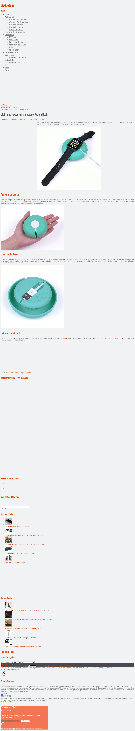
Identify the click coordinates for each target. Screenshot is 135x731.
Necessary (7, 695)
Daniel (3, 119)
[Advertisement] (67, 87)
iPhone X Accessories (16, 24)
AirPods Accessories (16, 29)
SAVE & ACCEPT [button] (6, 702)
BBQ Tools (12, 37)
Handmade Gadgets (11, 52)
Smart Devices (10, 55)
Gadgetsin (7, 5)
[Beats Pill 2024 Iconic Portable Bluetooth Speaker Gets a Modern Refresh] (8, 627)
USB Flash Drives (14, 62)
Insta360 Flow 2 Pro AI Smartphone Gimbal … (21, 637)
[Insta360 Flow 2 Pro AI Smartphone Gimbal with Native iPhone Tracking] (8, 636)
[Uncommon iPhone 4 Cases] (8, 561)
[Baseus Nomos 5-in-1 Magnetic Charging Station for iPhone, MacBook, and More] (8, 609)
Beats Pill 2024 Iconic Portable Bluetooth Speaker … (24, 628)
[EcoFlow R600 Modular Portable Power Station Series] (8, 543)
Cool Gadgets (9, 34)
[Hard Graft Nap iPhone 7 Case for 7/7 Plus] (8, 524)
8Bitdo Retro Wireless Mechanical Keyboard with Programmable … (29, 619)
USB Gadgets (9, 60)
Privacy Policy (43, 666)
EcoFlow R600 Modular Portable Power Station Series (24, 544)
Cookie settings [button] (98, 668)
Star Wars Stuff (14, 50)
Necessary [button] (4, 693)
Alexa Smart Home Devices (18, 57)
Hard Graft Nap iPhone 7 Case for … (18, 526)
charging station (25, 373)
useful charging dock (23, 199)
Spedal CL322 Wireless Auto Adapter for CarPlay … (24, 647)
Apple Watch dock (11, 373)
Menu (3, 11)
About (7, 67)
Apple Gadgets (9, 17)
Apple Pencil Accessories (17, 32)
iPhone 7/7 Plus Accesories (18, 19)
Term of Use (53, 666)
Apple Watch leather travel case (111, 338)
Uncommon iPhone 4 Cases (15, 562)
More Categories (7, 662)
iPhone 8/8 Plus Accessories (18, 22)
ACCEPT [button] (109, 668)
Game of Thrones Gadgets (17, 44)
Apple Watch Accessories (17, 27)
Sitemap (4, 666)
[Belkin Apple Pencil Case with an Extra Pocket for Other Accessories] (8, 551)
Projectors (12, 47)
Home (7, 14)
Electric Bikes (13, 39)
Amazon (66, 338)
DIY (6, 65)
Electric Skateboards (16, 42)
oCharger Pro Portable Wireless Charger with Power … (25, 535)
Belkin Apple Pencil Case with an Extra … (20, 553)
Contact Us (8, 70)
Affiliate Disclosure (66, 666)
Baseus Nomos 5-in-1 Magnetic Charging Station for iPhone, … (28, 610)
